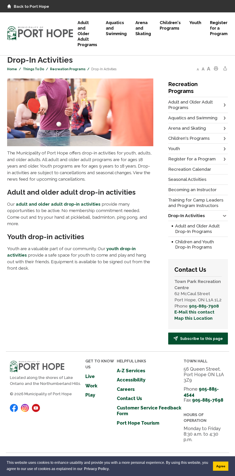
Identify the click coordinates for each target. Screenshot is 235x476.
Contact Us (129, 398)
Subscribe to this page (201, 338)
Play (90, 395)
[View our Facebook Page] (14, 407)
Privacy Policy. (96, 469)
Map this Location (193, 318)
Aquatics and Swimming (116, 28)
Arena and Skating (143, 28)
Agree (220, 466)
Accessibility (131, 380)
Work (91, 386)
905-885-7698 (207, 400)
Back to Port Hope (31, 6)
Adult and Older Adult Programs (87, 33)
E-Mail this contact (194, 311)
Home (12, 69)
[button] (225, 105)
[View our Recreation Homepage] (40, 32)
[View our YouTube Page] (36, 407)
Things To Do (33, 69)
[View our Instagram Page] (25, 407)
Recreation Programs (67, 69)
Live (90, 376)
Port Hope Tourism (138, 423)
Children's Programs (170, 25)
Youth (195, 22)
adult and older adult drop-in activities (58, 204)
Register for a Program (218, 28)
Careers (126, 389)
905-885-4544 (201, 391)
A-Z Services (131, 370)
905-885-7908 (204, 305)
